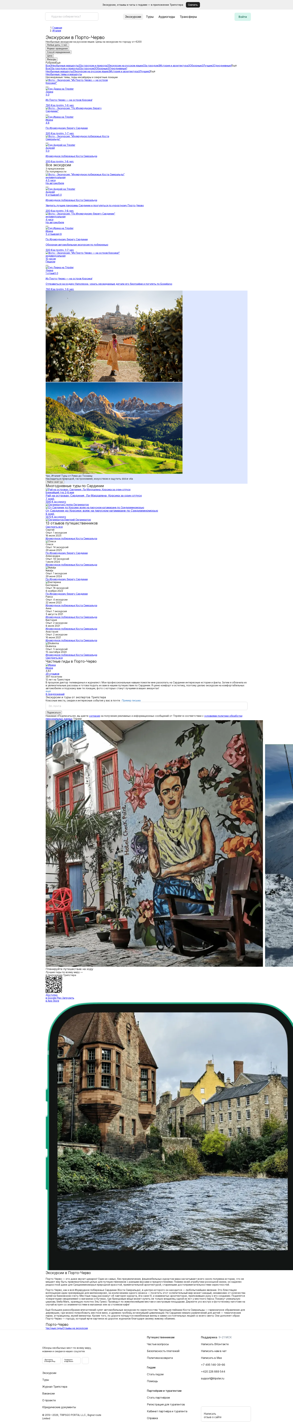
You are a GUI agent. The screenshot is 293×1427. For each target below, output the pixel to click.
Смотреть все (54, 526)
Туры (150, 16)
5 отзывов (52, 234)
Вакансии (48, 1393)
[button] (285, 5)
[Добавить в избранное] (47, 86)
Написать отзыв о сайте (213, 1415)
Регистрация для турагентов (166, 1404)
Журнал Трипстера (54, 1386)
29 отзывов (52, 673)
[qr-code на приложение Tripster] (85, 1360)
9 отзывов (52, 194)
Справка (152, 1418)
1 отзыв (50, 273)
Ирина (49, 667)
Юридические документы (59, 1407)
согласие (94, 715)
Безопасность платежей (163, 1351)
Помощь (152, 1381)
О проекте (49, 1400)
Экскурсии (49, 1373)
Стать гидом (155, 1374)
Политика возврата (160, 1358)
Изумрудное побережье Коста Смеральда (71, 538)
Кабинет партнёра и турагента (167, 1411)
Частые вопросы (158, 1344)
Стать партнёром (158, 1397)
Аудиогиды (166, 16)
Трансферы (188, 16)
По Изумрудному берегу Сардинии (67, 553)
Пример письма (131, 700)
